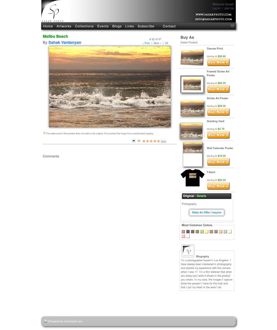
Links (129, 26)
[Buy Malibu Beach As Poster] (218, 115)
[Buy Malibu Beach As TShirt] (218, 189)
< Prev (146, 43)
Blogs (117, 26)
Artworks (64, 26)
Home (48, 26)
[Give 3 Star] (151, 141)
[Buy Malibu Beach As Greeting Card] (218, 138)
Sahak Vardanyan (64, 42)
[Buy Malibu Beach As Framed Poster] (218, 92)
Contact (169, 26)
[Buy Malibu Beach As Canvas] (218, 65)
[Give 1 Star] (143, 141)
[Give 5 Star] (158, 141)
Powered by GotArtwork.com (66, 321)
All (166, 43)
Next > (157, 43)
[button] (206, 213)
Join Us (229, 8)
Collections (84, 26)
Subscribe (146, 26)
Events (103, 26)
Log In (216, 8)
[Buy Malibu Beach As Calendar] (218, 165)
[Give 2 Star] (147, 141)
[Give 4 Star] (154, 141)
